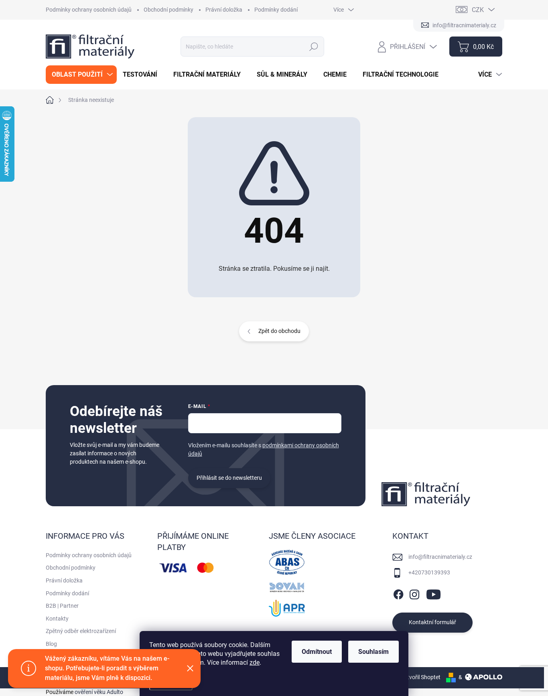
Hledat (314, 46)
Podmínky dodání (276, 9)
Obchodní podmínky (168, 9)
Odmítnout (317, 651)
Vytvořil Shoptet (420, 677)
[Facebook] (398, 593)
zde (255, 662)
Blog (51, 644)
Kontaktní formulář (432, 622)
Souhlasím (373, 651)
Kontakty (57, 618)
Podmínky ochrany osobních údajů (89, 9)
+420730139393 (429, 572)
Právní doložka (223, 9)
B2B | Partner (62, 606)
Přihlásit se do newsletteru (229, 478)
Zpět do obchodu (279, 331)
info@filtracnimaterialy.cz (440, 557)
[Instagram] (414, 593)
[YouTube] (433, 593)
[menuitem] (81, 74)
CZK (478, 10)
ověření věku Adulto (99, 692)
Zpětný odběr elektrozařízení (81, 631)
